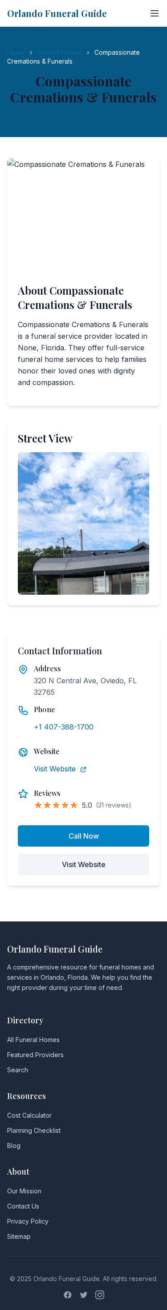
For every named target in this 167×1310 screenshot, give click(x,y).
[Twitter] (83, 1294)
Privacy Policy (28, 1221)
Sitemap (19, 1236)
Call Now (84, 835)
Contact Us (23, 1206)
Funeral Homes (59, 52)
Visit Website (56, 768)
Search (17, 1070)
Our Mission (24, 1191)
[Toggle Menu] (154, 13)
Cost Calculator (29, 1115)
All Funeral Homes (33, 1039)
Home (15, 52)
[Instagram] (99, 1294)
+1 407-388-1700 (64, 726)
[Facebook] (67, 1294)
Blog (13, 1145)
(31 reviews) (113, 805)
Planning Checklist (34, 1130)
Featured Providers (35, 1055)
